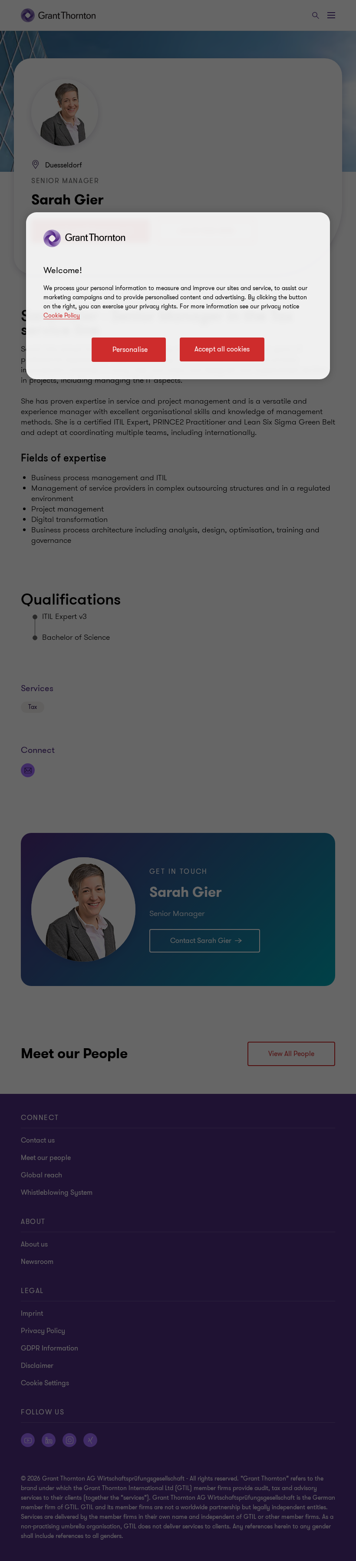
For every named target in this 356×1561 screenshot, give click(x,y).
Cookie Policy (61, 315)
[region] (178, 295)
